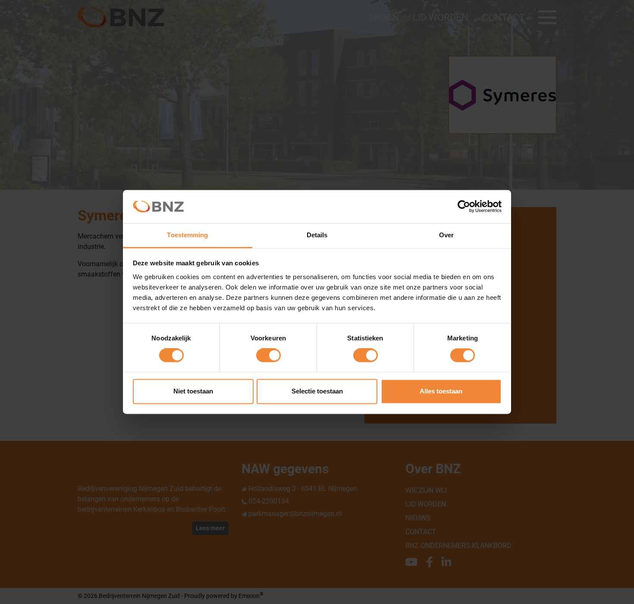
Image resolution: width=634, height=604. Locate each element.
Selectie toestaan (317, 391)
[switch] (268, 355)
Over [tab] (446, 235)
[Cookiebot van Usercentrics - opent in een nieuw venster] (464, 206)
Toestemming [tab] (187, 235)
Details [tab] (317, 235)
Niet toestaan (193, 391)
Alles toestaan (441, 391)
